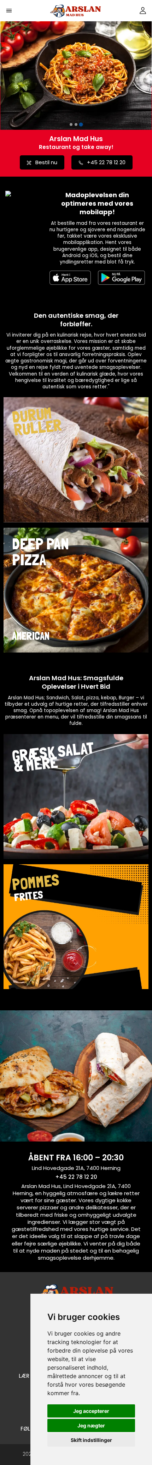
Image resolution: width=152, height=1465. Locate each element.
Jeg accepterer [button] (91, 1411)
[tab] (71, 125)
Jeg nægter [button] (91, 1425)
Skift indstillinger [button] (91, 1440)
